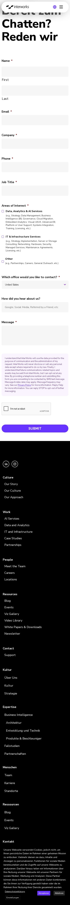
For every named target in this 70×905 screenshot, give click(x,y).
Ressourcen (11, 804)
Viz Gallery (11, 614)
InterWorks (18, 7)
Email (7, 112)
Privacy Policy (24, 385)
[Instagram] (15, 466)
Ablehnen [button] (59, 893)
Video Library (13, 620)
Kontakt (8, 842)
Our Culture (12, 491)
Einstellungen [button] (12, 897)
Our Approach (13, 497)
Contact (8, 648)
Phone (7, 159)
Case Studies (13, 538)
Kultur (7, 670)
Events (9, 607)
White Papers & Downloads (23, 627)
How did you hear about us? (21, 299)
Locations (10, 579)
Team (8, 775)
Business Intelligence (18, 715)
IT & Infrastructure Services (31, 243)
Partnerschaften (15, 754)
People (8, 560)
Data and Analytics (16, 525)
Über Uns (10, 678)
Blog (7, 601)
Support (10, 655)
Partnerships (12, 545)
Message (9, 322)
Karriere (9, 783)
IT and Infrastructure (18, 532)
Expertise (9, 707)
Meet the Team (14, 566)
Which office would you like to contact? (31, 277)
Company (9, 135)
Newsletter (12, 634)
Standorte (11, 791)
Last (5, 98)
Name (7, 61)
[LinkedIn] (6, 466)
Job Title (9, 182)
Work (6, 512)
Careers (9, 573)
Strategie (10, 693)
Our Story (11, 484)
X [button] (67, 847)
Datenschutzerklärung (15, 891)
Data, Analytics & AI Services (31, 219)
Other (31, 261)
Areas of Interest (15, 206)
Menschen (10, 767)
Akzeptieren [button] (44, 893)
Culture (8, 477)
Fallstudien (12, 746)
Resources (10, 594)
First (5, 80)
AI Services (11, 519)
